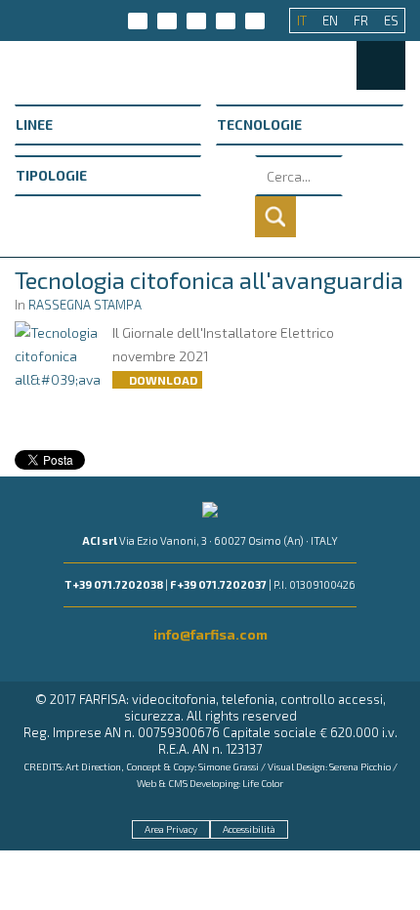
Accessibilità (249, 829)
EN (331, 20)
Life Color (262, 783)
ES (391, 20)
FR (362, 20)
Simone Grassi (228, 766)
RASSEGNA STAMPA (85, 304)
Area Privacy (171, 829)
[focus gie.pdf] (58, 355)
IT (303, 20)
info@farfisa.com (210, 634)
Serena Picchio (360, 766)
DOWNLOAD (161, 380)
